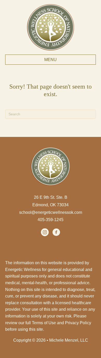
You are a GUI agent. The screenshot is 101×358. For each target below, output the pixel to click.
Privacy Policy (78, 323)
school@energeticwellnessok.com (50, 212)
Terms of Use (44, 323)
